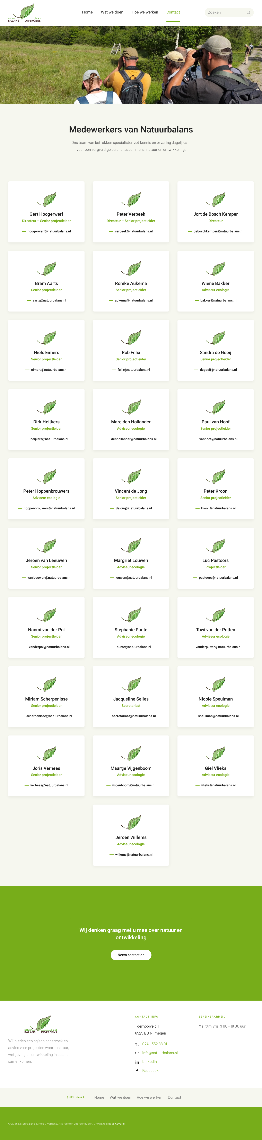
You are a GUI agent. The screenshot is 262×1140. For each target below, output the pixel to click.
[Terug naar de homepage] (24, 12)
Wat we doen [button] (112, 12)
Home (87, 12)
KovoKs (120, 1123)
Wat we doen (120, 1097)
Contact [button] (173, 12)
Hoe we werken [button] (145, 12)
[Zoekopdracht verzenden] (248, 12)
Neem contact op (131, 954)
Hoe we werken (149, 1097)
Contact (174, 1097)
